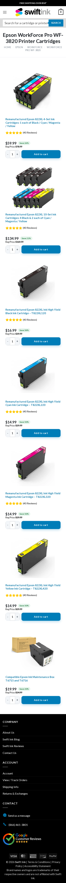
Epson (19, 47)
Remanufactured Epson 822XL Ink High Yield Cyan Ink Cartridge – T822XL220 (32, 403)
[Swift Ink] (33, 12)
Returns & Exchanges (15, 793)
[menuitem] (33, 3)
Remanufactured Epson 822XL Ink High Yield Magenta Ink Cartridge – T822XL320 (32, 495)
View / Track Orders (15, 780)
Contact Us (9, 752)
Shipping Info (10, 786)
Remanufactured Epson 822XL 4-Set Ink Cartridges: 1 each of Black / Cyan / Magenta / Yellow (32, 123)
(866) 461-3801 (18, 824)
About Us (8, 732)
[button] (5, 12)
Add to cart (41, 154)
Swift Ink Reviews (13, 746)
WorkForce (35, 47)
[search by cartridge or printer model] (33, 22)
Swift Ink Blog (11, 739)
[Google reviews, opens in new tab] (22, 838)
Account (8, 773)
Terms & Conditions (39, 862)
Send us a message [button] (19, 815)
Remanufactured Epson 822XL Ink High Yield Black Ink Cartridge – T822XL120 (32, 311)
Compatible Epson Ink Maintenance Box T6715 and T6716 (29, 678)
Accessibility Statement (37, 866)
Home (7, 47)
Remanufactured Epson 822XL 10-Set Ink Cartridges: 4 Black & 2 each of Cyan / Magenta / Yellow (30, 218)
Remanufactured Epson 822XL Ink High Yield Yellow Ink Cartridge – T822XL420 (32, 587)
